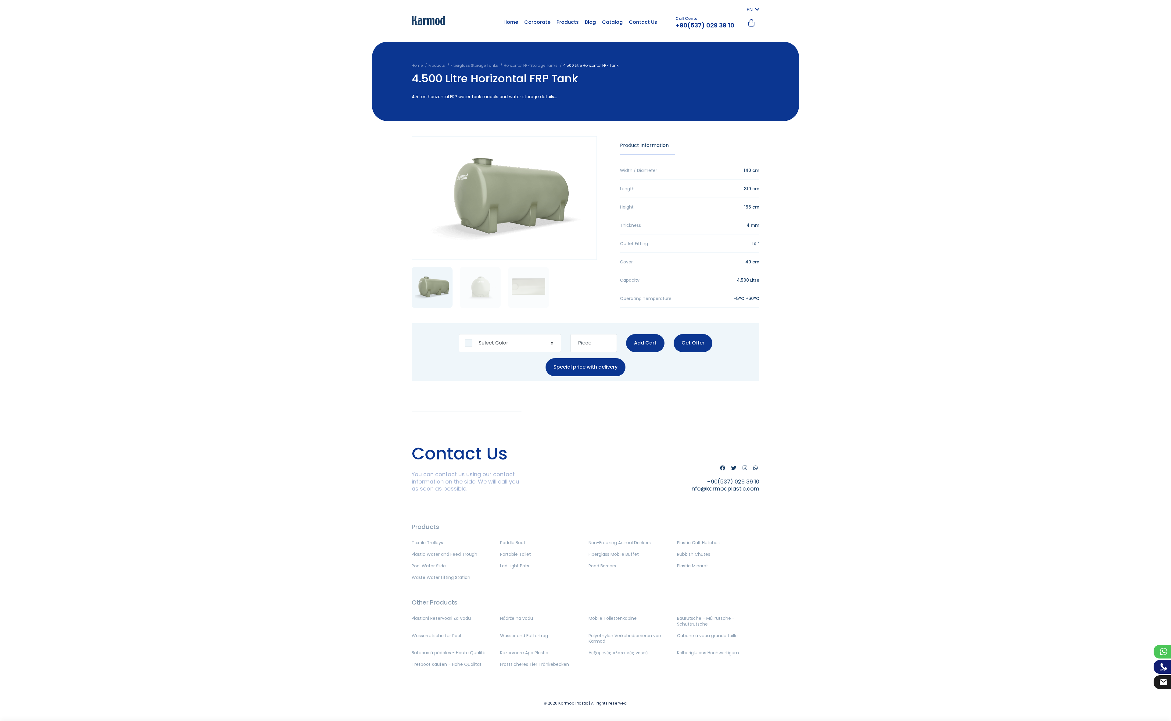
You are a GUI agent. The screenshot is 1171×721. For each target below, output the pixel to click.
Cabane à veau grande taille (707, 636)
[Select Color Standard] (510, 343)
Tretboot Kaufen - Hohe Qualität (447, 664)
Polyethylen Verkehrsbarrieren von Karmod (625, 638)
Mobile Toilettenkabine (613, 618)
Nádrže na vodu (516, 618)
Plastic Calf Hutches (698, 543)
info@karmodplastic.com (724, 488)
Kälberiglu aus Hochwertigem (708, 653)
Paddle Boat (512, 543)
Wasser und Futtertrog (524, 636)
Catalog (612, 22)
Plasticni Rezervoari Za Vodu (441, 618)
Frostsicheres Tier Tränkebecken (534, 664)
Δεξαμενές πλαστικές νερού (618, 653)
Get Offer (693, 342)
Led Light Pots (514, 566)
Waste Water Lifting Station (441, 577)
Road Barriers (602, 566)
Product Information (644, 145)
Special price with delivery (585, 366)
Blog (590, 22)
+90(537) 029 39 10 (704, 25)
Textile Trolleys (427, 543)
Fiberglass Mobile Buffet (614, 554)
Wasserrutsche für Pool (436, 636)
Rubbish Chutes (693, 554)
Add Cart (645, 342)
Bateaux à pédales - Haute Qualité (448, 653)
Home (510, 22)
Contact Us (643, 22)
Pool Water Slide (429, 566)
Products (568, 22)
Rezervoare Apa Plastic (524, 653)
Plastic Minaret (692, 566)
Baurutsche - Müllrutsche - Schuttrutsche (706, 621)
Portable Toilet (515, 554)
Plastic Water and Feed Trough (444, 554)
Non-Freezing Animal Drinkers (620, 543)
